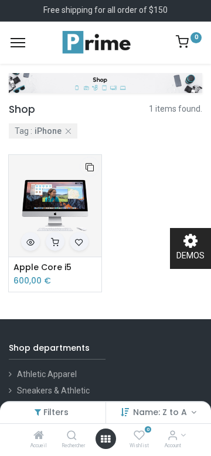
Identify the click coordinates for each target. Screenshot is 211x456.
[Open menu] (105, 439)
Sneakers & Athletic (53, 390)
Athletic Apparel (47, 374)
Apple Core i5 (42, 267)
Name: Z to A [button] (161, 412)
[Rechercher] (71, 436)
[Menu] (17, 43)
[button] (90, 167)
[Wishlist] (139, 436)
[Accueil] (38, 436)
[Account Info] (172, 436)
